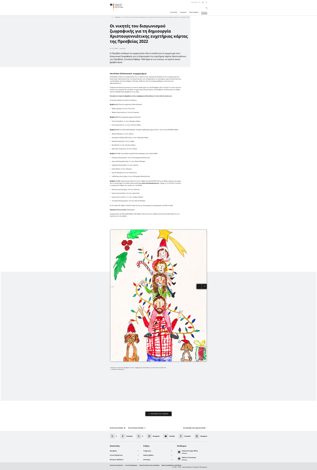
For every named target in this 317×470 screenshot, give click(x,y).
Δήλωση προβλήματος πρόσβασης (171, 465)
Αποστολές (173, 12)
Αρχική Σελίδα (109, 17)
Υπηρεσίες (183, 12)
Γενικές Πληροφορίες (131, 465)
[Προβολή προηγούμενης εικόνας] (199, 286)
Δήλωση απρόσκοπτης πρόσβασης (149, 465)
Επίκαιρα (204, 12)
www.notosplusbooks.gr (150, 183)
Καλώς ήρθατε (194, 12)
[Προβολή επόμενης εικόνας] (204, 286)
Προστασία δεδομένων (116, 465)
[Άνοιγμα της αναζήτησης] (206, 7)
